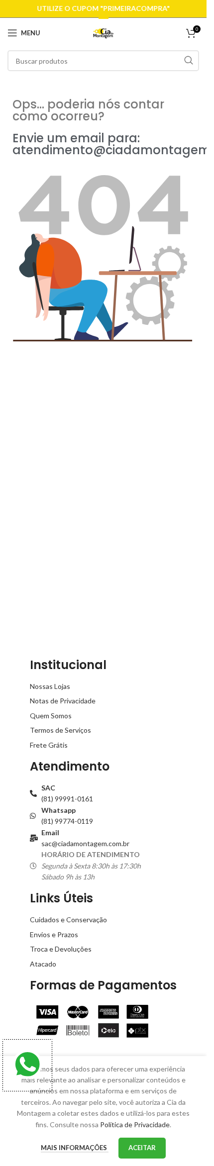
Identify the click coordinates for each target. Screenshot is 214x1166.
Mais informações (74, 1148)
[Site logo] (103, 32)
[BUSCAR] (188, 60)
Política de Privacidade (135, 1124)
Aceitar (142, 1148)
